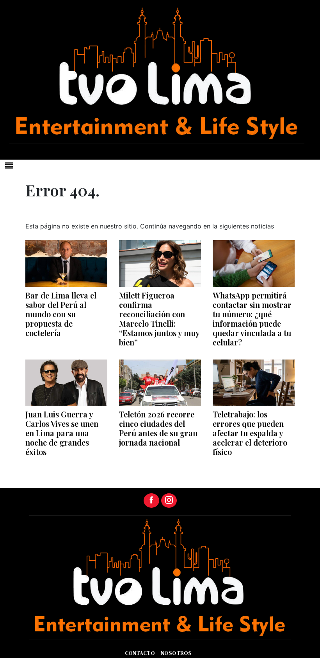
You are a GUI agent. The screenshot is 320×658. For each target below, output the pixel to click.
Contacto (140, 653)
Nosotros (176, 653)
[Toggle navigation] (9, 165)
